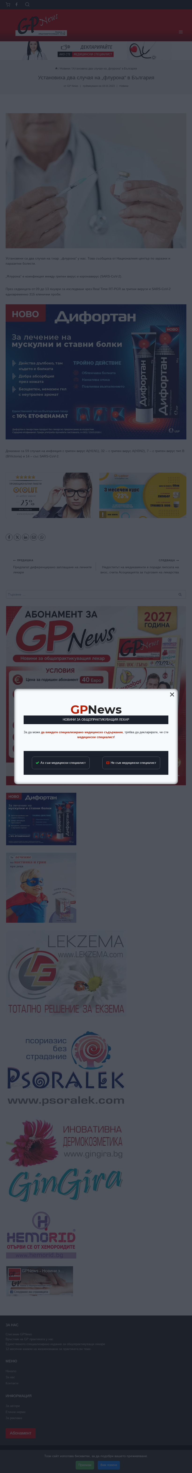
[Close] (172, 694)
